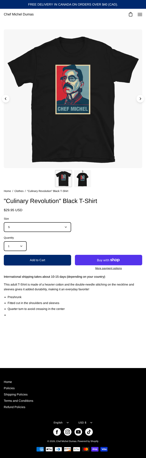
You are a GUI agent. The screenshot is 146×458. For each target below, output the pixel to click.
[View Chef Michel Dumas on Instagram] (67, 432)
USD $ (82, 422)
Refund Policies (14, 407)
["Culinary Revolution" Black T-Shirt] (63, 178)
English (58, 422)
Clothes (19, 191)
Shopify (94, 441)
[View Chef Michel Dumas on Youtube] (78, 432)
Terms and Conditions (18, 400)
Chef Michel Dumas (19, 14)
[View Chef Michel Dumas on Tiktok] (89, 432)
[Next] (140, 99)
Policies (9, 388)
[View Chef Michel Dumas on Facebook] (57, 432)
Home (7, 191)
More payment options (108, 268)
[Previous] (6, 99)
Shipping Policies (16, 394)
